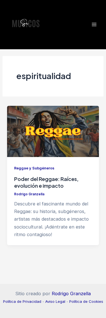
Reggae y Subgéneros (34, 168)
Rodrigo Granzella (71, 293)
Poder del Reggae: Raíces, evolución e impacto (46, 182)
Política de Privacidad (22, 301)
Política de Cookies (86, 301)
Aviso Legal (55, 301)
